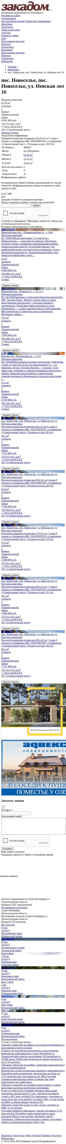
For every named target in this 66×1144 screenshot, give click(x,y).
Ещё (3, 38)
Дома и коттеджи (10, 29)
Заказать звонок (10, 132)
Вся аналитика (9, 1039)
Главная (12, 66)
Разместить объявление (38, 21)
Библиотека (7, 1138)
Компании (7, 49)
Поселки (56, 1135)
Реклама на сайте (10, 15)
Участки (5, 32)
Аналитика (7, 47)
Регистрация (13, 21)
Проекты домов (9, 35)
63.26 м (28, 155)
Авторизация (8, 18)
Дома (28, 1135)
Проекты (46, 1135)
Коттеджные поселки (13, 41)
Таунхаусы (7, 27)
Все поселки (8, 924)
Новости (6, 44)
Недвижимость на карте (14, 907)
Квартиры (6, 24)
